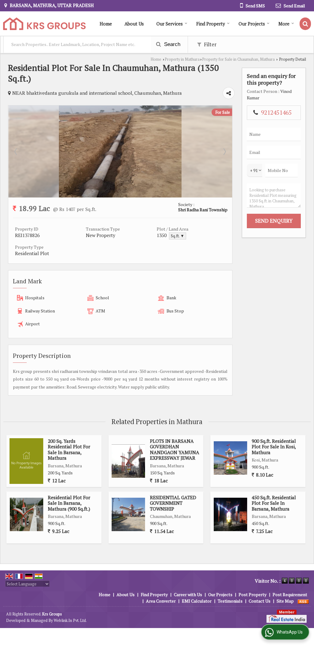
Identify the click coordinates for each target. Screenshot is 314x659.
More (283, 24)
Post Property (252, 594)
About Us (134, 24)
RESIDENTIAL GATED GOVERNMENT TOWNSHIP (173, 503)
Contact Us (259, 601)
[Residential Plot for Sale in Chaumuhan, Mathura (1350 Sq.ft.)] (120, 196)
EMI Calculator (197, 601)
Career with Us (188, 594)
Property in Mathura (182, 59)
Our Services (169, 24)
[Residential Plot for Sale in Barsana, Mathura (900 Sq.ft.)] (26, 514)
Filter (209, 44)
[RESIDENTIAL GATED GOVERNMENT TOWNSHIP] (128, 514)
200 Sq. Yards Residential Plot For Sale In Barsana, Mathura (69, 449)
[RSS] (303, 601)
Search (171, 44)
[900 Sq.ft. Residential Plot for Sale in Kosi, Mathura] (230, 458)
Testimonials (230, 601)
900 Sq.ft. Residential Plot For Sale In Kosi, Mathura (274, 446)
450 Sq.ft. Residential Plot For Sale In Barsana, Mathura (274, 503)
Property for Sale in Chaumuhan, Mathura (238, 59)
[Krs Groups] (44, 23)
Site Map (285, 601)
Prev (16, 151)
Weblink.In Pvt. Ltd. (70, 620)
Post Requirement (290, 594)
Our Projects (252, 24)
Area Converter (161, 601)
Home (106, 24)
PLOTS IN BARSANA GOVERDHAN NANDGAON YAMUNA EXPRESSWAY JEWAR (174, 449)
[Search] (305, 23)
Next (224, 151)
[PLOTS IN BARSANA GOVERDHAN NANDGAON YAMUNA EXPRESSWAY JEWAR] (128, 461)
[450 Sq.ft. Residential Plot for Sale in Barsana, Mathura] (230, 514)
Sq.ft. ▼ (177, 236)
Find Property (210, 24)
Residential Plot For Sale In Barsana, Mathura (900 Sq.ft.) (69, 503)
